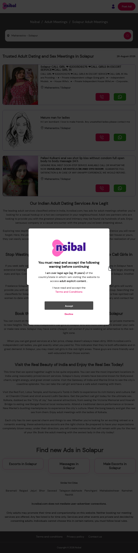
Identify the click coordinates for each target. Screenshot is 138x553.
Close (110, 268)
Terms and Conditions (68, 291)
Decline (69, 314)
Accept (69, 305)
